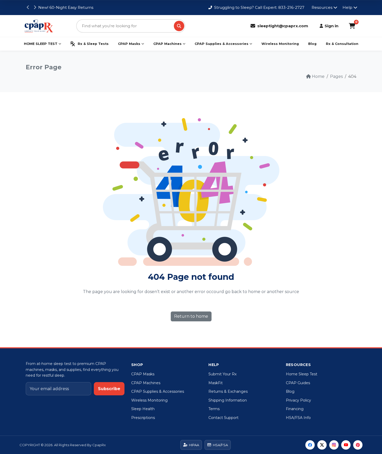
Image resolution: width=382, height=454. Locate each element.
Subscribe (109, 388)
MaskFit (215, 383)
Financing (295, 408)
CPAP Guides (298, 383)
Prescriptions (143, 417)
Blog (312, 44)
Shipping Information (227, 400)
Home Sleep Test (301, 374)
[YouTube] (346, 445)
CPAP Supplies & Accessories (221, 44)
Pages (336, 76)
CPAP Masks (129, 44)
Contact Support (223, 417)
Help (347, 7)
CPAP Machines (167, 44)
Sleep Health (143, 408)
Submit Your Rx (222, 374)
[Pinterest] (358, 445)
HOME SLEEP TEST (40, 44)
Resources (322, 7)
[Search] (179, 26)
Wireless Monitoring (280, 44)
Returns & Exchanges (228, 391)
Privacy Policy (298, 400)
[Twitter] (322, 445)
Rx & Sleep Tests (93, 44)
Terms (214, 408)
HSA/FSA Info (298, 417)
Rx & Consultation (342, 44)
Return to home (191, 316)
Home (318, 76)
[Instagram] (334, 445)
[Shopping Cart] (352, 26)
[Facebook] (310, 445)
